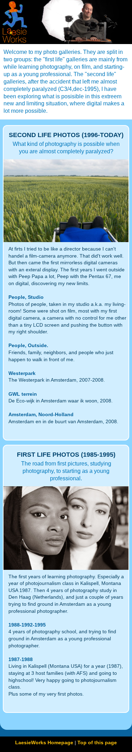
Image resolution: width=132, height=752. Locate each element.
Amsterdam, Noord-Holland (41, 414)
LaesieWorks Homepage (44, 742)
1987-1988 (20, 659)
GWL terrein (22, 394)
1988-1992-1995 (27, 625)
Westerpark (22, 373)
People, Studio (26, 297)
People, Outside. (28, 345)
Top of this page (97, 742)
